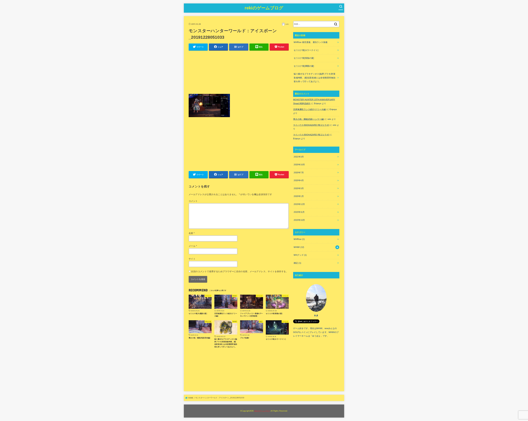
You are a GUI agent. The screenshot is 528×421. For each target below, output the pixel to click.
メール (193, 246)
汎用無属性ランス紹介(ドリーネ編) (309, 109)
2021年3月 (299, 157)
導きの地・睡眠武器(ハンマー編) (308, 119)
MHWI (299, 247)
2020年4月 (299, 180)
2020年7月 (299, 172)
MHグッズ (300, 255)
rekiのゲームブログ (264, 8)
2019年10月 (299, 220)
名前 (192, 233)
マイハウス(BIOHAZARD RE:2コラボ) (311, 125)
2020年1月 (299, 196)
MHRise (299, 239)
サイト (192, 258)
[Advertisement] (239, 72)
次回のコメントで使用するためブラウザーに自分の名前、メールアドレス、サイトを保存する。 (239, 271)
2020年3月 (299, 188)
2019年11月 (299, 212)
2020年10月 (299, 165)
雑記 (297, 263)
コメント (193, 201)
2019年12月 (299, 204)
